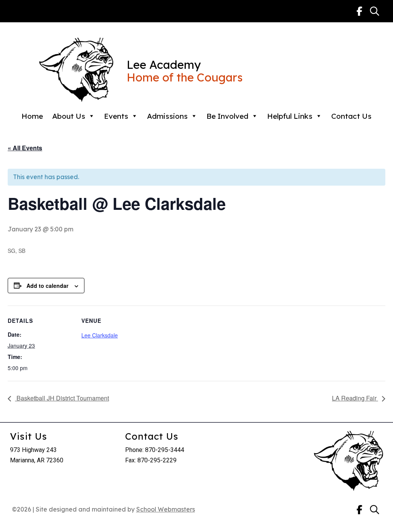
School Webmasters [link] (165, 509)
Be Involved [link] (227, 116)
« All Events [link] (25, 147)
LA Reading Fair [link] (355, 398)
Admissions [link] (167, 116)
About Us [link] (68, 116)
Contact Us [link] (351, 116)
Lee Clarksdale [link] (99, 335)
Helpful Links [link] (289, 116)
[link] (359, 11)
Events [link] (116, 116)
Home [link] (32, 116)
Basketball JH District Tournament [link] (62, 398)
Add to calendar (47, 285)
